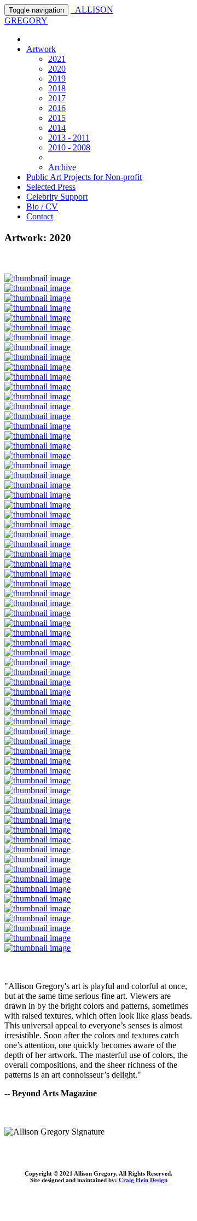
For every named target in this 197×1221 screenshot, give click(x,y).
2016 (57, 108)
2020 (57, 68)
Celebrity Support (57, 196)
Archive (62, 167)
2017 (57, 98)
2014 (57, 127)
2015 (57, 118)
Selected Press (51, 186)
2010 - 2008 (69, 147)
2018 (57, 88)
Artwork (41, 49)
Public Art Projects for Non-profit (84, 177)
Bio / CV (42, 206)
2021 (57, 58)
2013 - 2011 (69, 137)
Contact (39, 216)
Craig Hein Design (143, 1180)
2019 (57, 78)
